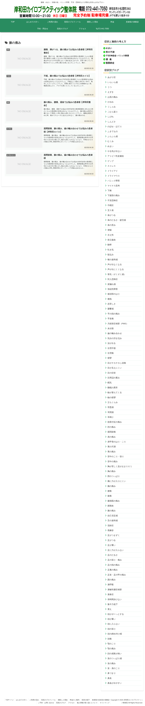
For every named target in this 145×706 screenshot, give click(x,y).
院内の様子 (86, 700)
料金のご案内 (74, 700)
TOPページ (10, 700)
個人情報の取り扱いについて (87, 703)
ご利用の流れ (34, 700)
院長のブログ (61, 703)
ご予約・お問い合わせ (46, 703)
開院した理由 (63, 700)
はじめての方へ (21, 700)
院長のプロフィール (48, 700)
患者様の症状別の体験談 (101, 700)
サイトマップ (104, 703)
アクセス (71, 703)
